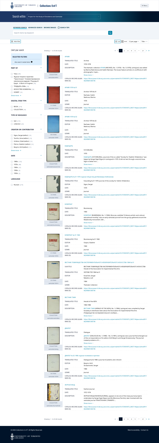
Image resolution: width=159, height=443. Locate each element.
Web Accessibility (134, 430)
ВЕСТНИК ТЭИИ (89, 308)
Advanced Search (35, 28)
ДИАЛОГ (87, 336)
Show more (88, 75)
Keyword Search (20, 28)
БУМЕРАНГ (87, 215)
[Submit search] (110, 33)
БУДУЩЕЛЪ (88, 157)
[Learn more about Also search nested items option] (31, 62)
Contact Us (144, 430)
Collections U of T (22, 430)
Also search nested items (22, 62)
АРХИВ (102, 68)
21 (143, 51)
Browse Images (50, 28)
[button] (26, 68)
